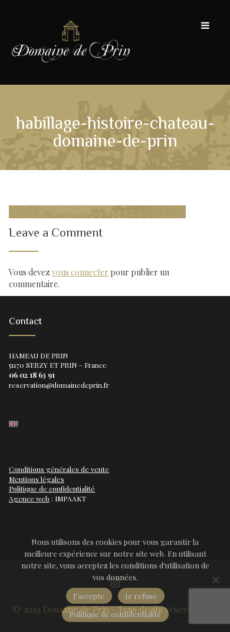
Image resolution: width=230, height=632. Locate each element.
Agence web (29, 498)
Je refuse (141, 596)
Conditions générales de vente (59, 469)
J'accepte (88, 596)
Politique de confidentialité (52, 488)
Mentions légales (36, 479)
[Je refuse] (215, 580)
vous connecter (80, 272)
